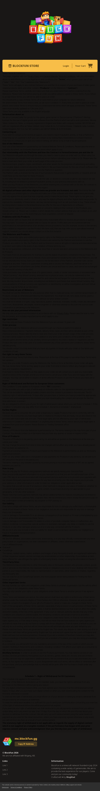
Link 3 (5, 774)
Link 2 (5, 769)
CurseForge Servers (31, 576)
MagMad (70, 777)
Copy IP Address (26, 744)
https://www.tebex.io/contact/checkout (75, 137)
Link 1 (5, 765)
